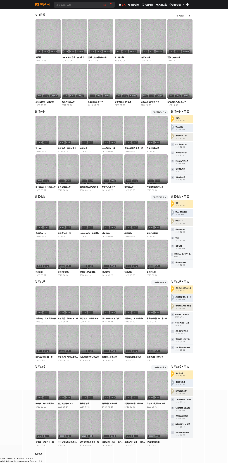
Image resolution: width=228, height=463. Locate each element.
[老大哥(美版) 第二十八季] (157, 300)
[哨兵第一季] (153, 36)
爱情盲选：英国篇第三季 (45, 318)
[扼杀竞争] (134, 215)
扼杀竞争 (128, 233)
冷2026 (38, 148)
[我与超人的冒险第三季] (157, 385)
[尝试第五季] (134, 169)
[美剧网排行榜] (106, 5)
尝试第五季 (129, 187)
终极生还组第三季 (109, 357)
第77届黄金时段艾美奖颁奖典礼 (112, 318)
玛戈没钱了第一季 (95, 102)
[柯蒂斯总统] (90, 385)
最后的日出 (151, 272)
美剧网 (44, 5)
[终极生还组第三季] (112, 339)
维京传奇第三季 (68, 102)
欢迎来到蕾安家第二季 (133, 148)
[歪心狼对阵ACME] (68, 385)
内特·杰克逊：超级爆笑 (89, 233)
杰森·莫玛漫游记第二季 (89, 357)
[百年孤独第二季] (68, 169)
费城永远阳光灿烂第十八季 (90, 187)
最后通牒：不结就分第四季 (90, 318)
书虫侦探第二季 (108, 148)
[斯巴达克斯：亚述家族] (48, 81)
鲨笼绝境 (106, 272)
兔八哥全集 (119, 57)
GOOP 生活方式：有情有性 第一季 (74, 57)
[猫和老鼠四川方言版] (127, 81)
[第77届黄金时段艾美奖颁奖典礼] (112, 300)
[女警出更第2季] (157, 130)
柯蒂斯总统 (84, 403)
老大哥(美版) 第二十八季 (157, 318)
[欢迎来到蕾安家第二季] (134, 130)
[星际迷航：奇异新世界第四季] (68, 130)
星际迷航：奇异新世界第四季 (68, 148)
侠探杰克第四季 (108, 187)
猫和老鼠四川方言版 (123, 102)
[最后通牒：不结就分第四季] (90, 300)
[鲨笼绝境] (112, 254)
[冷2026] (45, 130)
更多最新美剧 (158, 112)
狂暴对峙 (128, 272)
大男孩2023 (40, 233)
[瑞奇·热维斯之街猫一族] (90, 424)
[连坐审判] (45, 254)
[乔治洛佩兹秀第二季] (157, 169)
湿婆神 (38, 57)
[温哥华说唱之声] (68, 215)
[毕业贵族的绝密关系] (134, 339)
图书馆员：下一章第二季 (45, 187)
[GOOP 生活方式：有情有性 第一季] (74, 36)
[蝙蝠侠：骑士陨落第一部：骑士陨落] (45, 385)
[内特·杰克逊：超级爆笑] (90, 215)
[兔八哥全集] (127, 36)
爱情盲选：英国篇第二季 (68, 318)
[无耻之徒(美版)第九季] (153, 81)
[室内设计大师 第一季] (45, 339)
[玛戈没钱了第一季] (100, 81)
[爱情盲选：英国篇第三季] (45, 300)
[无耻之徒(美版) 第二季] (180, 81)
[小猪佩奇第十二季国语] (134, 385)
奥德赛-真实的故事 (88, 272)
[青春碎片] (90, 130)
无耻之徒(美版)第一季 (97, 57)
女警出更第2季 (153, 148)
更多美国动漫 (158, 367)
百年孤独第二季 (64, 187)
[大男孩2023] (45, 215)
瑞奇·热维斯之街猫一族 (89, 442)
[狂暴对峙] (134, 254)
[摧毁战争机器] (157, 215)
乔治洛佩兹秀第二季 (155, 187)
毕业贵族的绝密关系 (132, 357)
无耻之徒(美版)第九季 (150, 102)
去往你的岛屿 (63, 272)
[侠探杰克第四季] (112, 169)
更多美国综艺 (158, 282)
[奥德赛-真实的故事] (90, 254)
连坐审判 (39, 272)
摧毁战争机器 (152, 233)
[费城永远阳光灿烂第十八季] (90, 169)
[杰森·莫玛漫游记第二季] (90, 339)
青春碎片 (83, 148)
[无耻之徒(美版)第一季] (100, 36)
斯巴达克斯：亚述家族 (44, 102)
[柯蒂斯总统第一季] (112, 385)
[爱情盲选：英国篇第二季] (68, 300)
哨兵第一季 (145, 57)
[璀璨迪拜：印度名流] (157, 339)
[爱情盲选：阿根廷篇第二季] (134, 300)
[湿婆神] (48, 36)
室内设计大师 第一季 (44, 357)
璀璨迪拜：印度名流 (155, 357)
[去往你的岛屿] (68, 254)
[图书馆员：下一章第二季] (45, 169)
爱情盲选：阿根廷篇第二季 (134, 318)
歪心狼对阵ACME (65, 403)
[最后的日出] (157, 254)
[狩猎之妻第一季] (180, 36)
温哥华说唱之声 (64, 233)
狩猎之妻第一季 (173, 57)
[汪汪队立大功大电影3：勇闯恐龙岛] (68, 424)
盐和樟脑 (106, 233)
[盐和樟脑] (112, 215)
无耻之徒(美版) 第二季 (176, 102)
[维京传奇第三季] (74, 81)
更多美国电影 (158, 197)
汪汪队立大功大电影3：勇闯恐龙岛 (68, 442)
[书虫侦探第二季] (112, 130)
